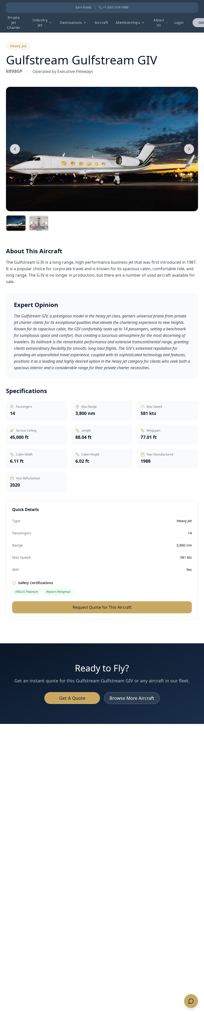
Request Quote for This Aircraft (102, 607)
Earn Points (83, 7)
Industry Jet (40, 22)
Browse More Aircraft (131, 698)
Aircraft (101, 22)
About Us (158, 22)
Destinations (71, 22)
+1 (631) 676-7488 (115, 7)
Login (179, 22)
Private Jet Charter (13, 22)
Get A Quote (72, 698)
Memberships (128, 22)
